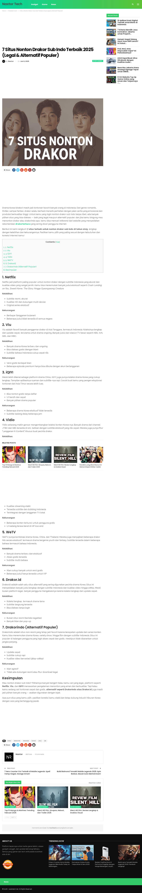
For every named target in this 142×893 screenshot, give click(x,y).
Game (44, 4)
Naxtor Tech (12, 4)
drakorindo (17, 741)
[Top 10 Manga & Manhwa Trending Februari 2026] (14, 454)
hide (57, 242)
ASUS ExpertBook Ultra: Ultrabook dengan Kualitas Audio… (127, 60)
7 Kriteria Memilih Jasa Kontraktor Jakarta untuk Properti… (127, 32)
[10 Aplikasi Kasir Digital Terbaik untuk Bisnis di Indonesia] (111, 23)
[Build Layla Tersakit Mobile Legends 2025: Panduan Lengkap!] (129, 852)
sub (45, 741)
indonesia (26, 741)
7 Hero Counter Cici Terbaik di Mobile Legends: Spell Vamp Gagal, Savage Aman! (27, 772)
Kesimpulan (10, 270)
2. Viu (6, 250)
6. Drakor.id (9, 263)
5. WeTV (8, 260)
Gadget (34, 4)
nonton (34, 741)
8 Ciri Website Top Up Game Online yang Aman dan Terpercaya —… (127, 80)
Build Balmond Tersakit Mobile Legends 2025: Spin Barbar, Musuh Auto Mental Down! (79, 772)
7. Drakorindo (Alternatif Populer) (19, 266)
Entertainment (98, 61)
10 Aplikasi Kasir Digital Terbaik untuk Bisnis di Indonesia (127, 22)
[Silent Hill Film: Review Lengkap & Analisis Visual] (65, 454)
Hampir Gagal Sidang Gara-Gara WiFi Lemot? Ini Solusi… (127, 41)
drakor (9, 741)
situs (39, 741)
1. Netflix (8, 247)
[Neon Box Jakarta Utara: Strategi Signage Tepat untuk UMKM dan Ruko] (111, 70)
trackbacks (53, 828)
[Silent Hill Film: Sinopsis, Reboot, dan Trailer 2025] (39, 454)
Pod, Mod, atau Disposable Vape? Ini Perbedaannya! (126, 51)
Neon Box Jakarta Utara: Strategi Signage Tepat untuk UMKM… (128, 69)
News (53, 4)
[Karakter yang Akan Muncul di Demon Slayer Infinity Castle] (91, 454)
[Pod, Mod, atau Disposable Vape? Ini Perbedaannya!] (111, 51)
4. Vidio (7, 257)
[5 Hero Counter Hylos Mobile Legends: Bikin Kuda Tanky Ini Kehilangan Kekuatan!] (59, 852)
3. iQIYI (7, 254)
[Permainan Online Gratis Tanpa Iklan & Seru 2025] (83, 852)
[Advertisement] (52, 29)
